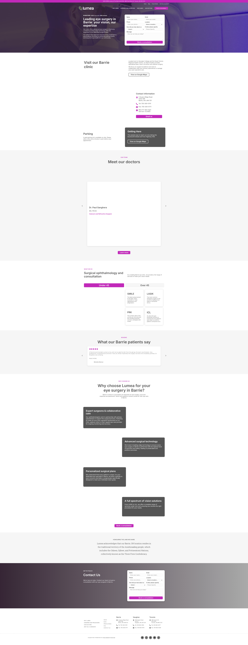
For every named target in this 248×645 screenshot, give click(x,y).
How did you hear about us (134, 27)
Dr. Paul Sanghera (98, 207)
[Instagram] (146, 637)
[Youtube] (154, 637)
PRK (129, 312)
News (145, 3)
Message (129, 31)
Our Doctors (148, 8)
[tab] (104, 285)
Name (128, 17)
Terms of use (112, 637)
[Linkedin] (150, 637)
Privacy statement (106, 637)
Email (146, 17)
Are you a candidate (90, 626)
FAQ (105, 626)
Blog (149, 3)
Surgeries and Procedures (127, 8)
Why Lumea (116, 8)
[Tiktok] (158, 637)
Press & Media (155, 3)
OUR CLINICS (140, 8)
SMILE (130, 293)
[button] (82, 206)
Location (147, 22)
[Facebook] (142, 637)
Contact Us (107, 628)
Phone (128, 22)
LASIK (150, 293)
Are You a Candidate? (164, 3)
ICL (149, 312)
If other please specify (151, 27)
